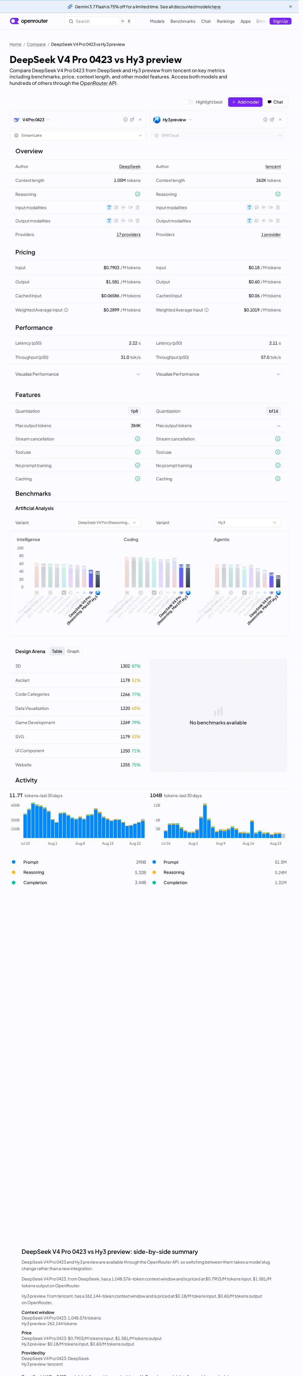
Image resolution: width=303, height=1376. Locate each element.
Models (157, 21)
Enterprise (267, 21)
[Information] (125, 119)
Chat (206, 21)
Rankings (226, 21)
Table (57, 651)
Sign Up (280, 21)
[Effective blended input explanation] (66, 310)
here (216, 6)
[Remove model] (140, 119)
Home (15, 44)
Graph (73, 651)
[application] (59, 587)
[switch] (203, 102)
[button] (77, 862)
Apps (246, 21)
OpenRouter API (98, 83)
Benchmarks (182, 21)
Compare (36, 44)
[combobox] (78, 135)
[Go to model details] (132, 119)
